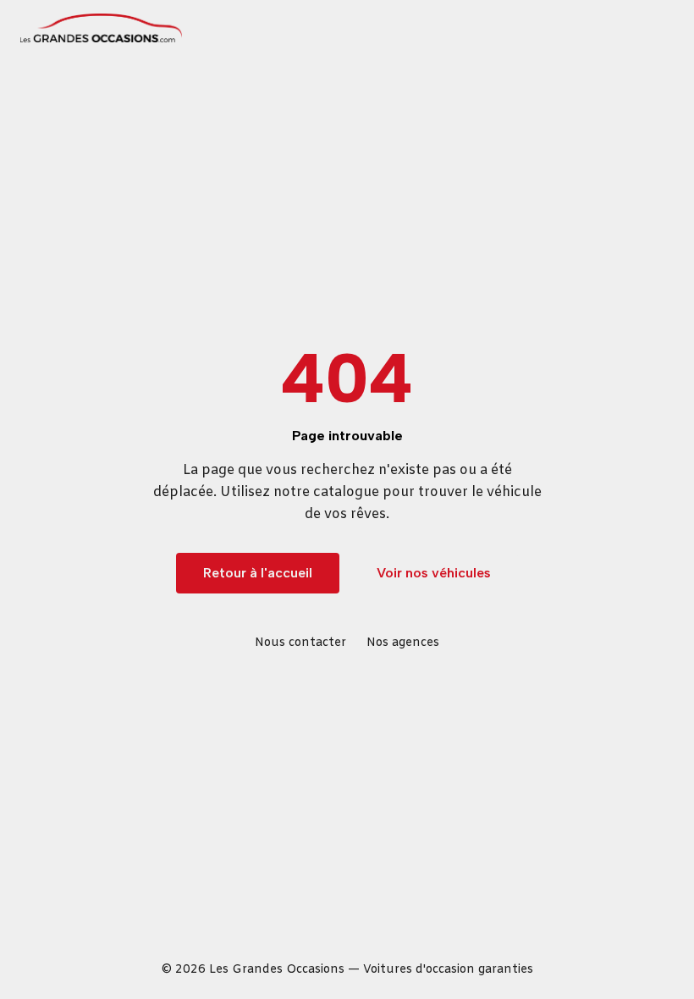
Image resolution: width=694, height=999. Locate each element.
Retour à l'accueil (257, 573)
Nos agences (402, 643)
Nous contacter (300, 643)
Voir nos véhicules (434, 573)
